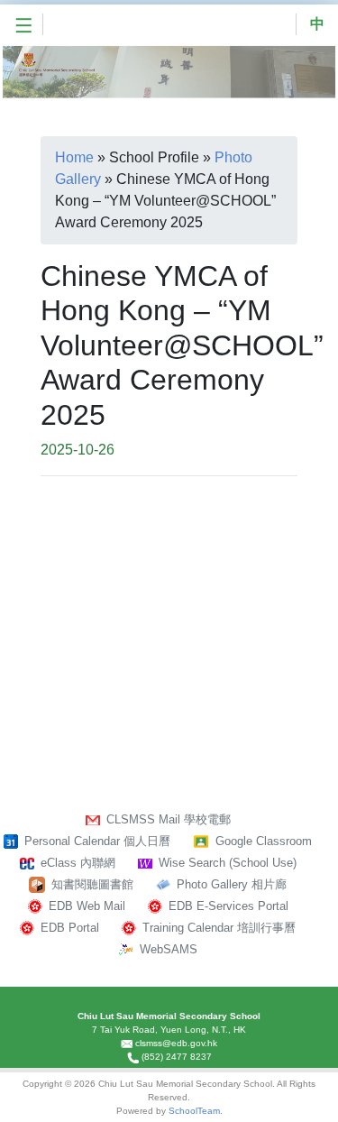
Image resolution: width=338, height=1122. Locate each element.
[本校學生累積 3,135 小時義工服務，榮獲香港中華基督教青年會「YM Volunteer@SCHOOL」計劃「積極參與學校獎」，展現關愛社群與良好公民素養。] (236, 542)
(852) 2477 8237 (177, 1057)
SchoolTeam (194, 1111)
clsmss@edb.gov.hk (176, 1043)
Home (74, 157)
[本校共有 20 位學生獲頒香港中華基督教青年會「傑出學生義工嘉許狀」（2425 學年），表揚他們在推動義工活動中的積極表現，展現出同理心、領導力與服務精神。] (102, 542)
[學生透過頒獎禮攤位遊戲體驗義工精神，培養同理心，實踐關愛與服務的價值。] (102, 643)
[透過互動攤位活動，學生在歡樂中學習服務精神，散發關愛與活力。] (236, 643)
